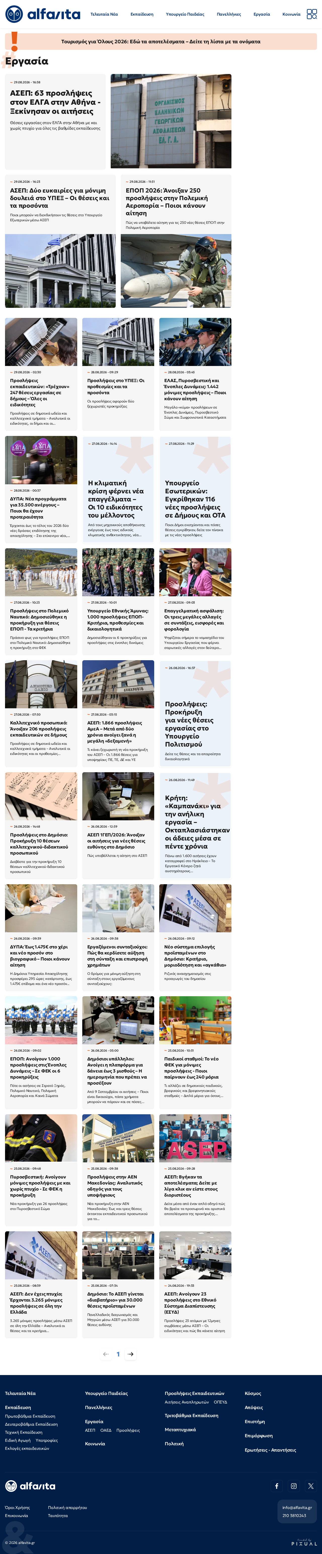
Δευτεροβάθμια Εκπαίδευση (31, 1424)
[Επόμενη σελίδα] (130, 1354)
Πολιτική (174, 1444)
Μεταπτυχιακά (180, 1429)
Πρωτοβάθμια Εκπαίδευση (30, 1416)
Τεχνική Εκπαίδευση (24, 1432)
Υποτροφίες (47, 1440)
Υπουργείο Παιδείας (185, 14)
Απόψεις (254, 1407)
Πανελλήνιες (229, 14)
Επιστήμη (255, 1421)
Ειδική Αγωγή (18, 1440)
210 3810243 (294, 1515)
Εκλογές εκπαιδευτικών (27, 1448)
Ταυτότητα (58, 1515)
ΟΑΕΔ (105, 1430)
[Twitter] (311, 1486)
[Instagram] (294, 1486)
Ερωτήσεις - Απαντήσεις (270, 1450)
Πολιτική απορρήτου (67, 1507)
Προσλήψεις (128, 1430)
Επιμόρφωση (259, 1435)
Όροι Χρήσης (17, 1507)
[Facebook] (277, 1486)
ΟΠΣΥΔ (220, 1401)
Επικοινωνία (16, 1515)
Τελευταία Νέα (104, 14)
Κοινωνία (292, 14)
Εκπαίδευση (142, 14)
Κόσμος (253, 1393)
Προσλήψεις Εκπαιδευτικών (194, 1393)
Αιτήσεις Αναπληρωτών (187, 1401)
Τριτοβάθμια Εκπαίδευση (191, 1415)
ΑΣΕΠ (90, 1430)
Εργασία (262, 14)
